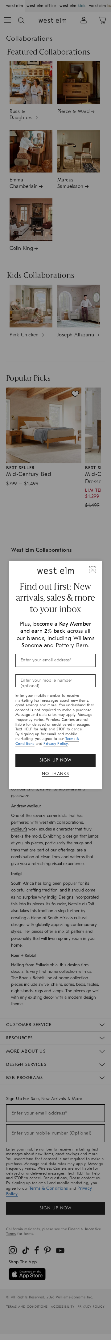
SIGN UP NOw (55, 760)
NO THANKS (55, 773)
